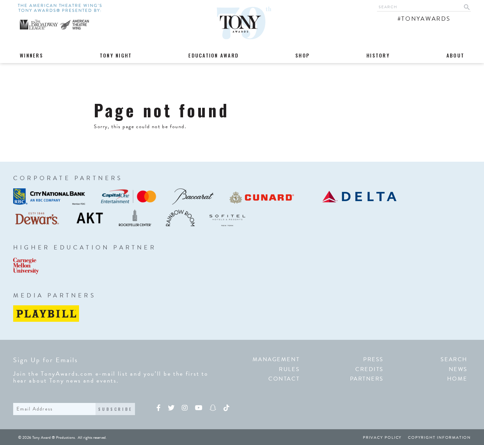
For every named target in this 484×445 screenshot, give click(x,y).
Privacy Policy (382, 437)
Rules (289, 369)
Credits (369, 369)
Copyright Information (439, 437)
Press (373, 359)
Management (276, 359)
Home (457, 379)
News (458, 369)
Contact (284, 379)
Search (454, 359)
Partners (367, 379)
